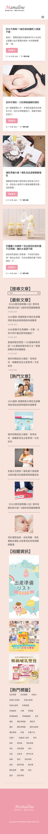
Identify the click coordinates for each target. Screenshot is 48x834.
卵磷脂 (30, 710)
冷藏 (22, 710)
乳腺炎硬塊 (28, 699)
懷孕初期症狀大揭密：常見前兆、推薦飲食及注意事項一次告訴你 (23, 362)
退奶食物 (20, 775)
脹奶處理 (12, 770)
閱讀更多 (12, 50)
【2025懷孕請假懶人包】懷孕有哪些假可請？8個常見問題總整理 (24, 506)
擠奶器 (19, 743)
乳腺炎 (34, 694)
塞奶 (11, 726)
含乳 (36, 716)
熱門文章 (29, 753)
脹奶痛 (30, 764)
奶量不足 (31, 732)
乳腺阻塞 (25, 705)
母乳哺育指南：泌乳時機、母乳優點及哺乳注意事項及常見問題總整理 (23, 541)
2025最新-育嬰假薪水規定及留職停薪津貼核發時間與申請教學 (24, 403)
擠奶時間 (29, 743)
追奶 (30, 770)
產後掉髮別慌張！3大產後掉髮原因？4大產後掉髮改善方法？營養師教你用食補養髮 (24, 345)
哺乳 (11, 721)
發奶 (18, 759)
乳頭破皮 (12, 710)
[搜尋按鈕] (38, 293)
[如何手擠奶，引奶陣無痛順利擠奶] (24, 81)
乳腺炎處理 (13, 705)
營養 (11, 759)
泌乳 (11, 753)
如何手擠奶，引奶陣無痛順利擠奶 (22, 102)
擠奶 (11, 743)
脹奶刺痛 (20, 764)
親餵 (22, 770)
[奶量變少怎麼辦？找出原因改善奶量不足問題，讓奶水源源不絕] (24, 224)
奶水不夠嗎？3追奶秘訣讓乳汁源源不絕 (23, 30)
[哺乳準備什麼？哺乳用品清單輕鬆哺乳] (24, 151)
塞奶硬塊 (12, 732)
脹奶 (11, 764)
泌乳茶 (19, 753)
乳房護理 (23, 694)
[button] (42, 17)
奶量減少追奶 (24, 737)
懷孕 (35, 737)
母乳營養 (20, 748)
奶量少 (12, 737)
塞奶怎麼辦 (34, 726)
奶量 (22, 732)
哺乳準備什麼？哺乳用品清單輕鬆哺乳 (23, 174)
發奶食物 (28, 759)
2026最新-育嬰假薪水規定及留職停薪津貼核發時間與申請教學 (24, 318)
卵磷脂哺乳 (13, 716)
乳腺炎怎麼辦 (14, 699)
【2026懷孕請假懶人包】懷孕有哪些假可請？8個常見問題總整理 (24, 306)
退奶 (11, 775)
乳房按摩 (12, 694)
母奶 (30, 748)
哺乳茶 (32, 721)
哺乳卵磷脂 (21, 721)
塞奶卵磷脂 (21, 726)
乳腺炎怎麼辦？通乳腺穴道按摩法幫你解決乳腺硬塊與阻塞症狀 (23, 473)
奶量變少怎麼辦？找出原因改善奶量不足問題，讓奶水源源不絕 (23, 247)
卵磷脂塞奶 (26, 716)
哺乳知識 (26, 56)
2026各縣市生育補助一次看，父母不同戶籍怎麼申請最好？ (23, 331)
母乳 (11, 748)
